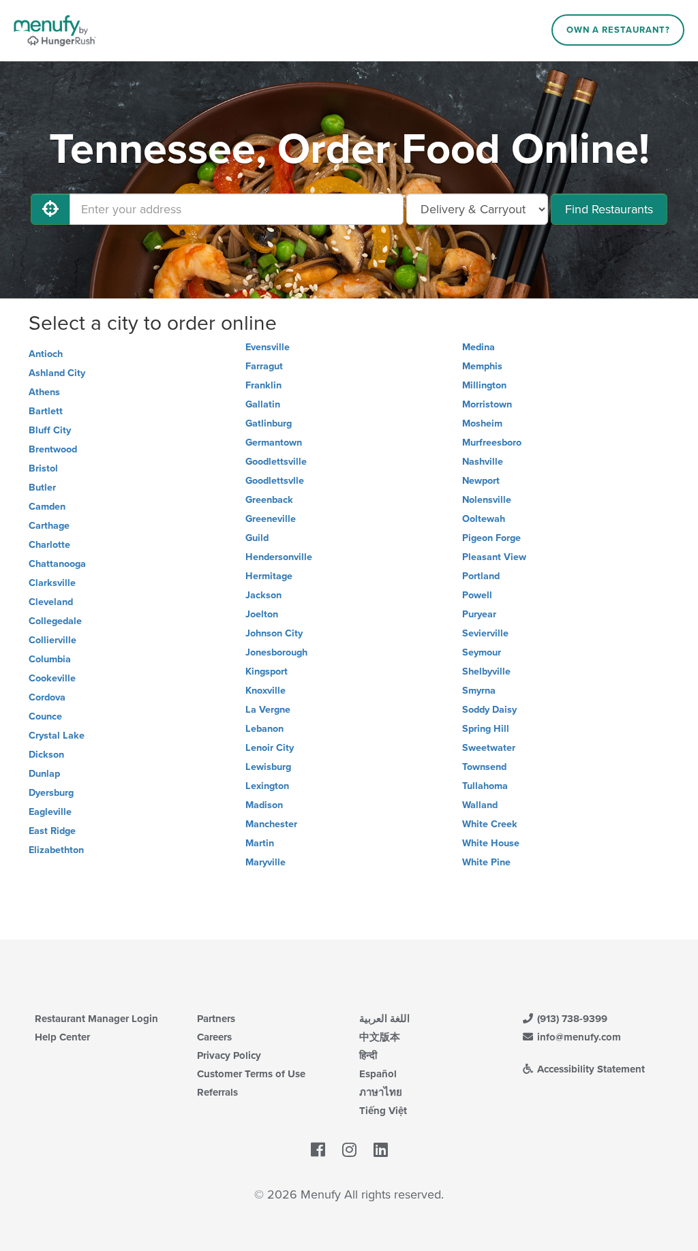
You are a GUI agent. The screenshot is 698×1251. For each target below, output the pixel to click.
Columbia (50, 659)
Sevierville (485, 633)
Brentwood (53, 449)
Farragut (264, 366)
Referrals (217, 1092)
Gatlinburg (268, 423)
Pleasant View (494, 557)
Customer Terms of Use (251, 1074)
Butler (42, 487)
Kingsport (266, 671)
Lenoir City (269, 748)
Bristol (43, 468)
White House (490, 843)
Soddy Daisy (489, 709)
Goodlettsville (276, 461)
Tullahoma (485, 786)
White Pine (486, 862)
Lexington (267, 786)
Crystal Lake (57, 735)
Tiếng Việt (383, 1111)
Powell (477, 595)
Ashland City (57, 373)
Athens (44, 392)
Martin (259, 843)
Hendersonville (278, 557)
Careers (214, 1037)
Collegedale (55, 621)
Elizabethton (56, 850)
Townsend (484, 767)
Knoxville (265, 690)
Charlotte (49, 545)
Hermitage (268, 576)
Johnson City (274, 633)
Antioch (46, 354)
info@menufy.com (577, 1037)
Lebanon (264, 729)
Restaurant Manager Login (96, 1019)
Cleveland (51, 602)
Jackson (263, 595)
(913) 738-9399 (570, 1019)
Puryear (479, 614)
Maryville (265, 862)
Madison (264, 805)
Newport (481, 480)
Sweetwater (488, 748)
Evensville (267, 347)
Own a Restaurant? (618, 30)
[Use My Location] (50, 209)
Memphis (482, 366)
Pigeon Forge (491, 538)
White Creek (489, 824)
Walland (480, 805)
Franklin (263, 385)
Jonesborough (276, 652)
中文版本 (379, 1037)
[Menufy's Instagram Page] (349, 1150)
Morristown (487, 404)
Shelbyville (486, 671)
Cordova (47, 697)
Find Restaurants (609, 209)
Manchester (271, 824)
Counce (45, 716)
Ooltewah (483, 519)
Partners (216, 1019)
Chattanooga (57, 564)
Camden (47, 506)
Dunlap (44, 773)
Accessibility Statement (589, 1069)
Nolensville (486, 500)
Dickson (46, 754)
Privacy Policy (229, 1055)
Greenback (269, 500)
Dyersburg (51, 793)
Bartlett (46, 411)
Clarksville (52, 583)
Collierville (52, 640)
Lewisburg (268, 767)
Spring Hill (485, 729)
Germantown (273, 442)
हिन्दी (368, 1055)
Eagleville (50, 812)
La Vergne (267, 709)
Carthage (49, 525)
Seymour (481, 652)
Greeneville (270, 519)
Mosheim (482, 423)
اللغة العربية (384, 1019)
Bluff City (50, 430)
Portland (481, 576)
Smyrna (479, 690)
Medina (478, 347)
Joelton (261, 614)
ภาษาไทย (380, 1092)
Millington (484, 385)
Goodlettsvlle (274, 480)
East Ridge (52, 831)
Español (378, 1074)
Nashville (482, 461)
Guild (257, 538)
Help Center (62, 1037)
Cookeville (52, 678)
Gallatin (262, 404)
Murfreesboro (491, 442)
